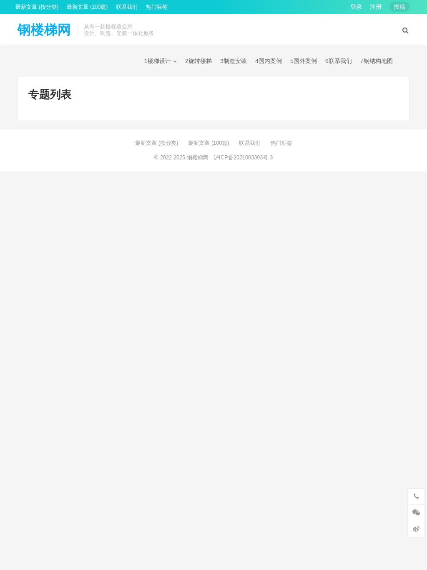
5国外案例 (303, 61)
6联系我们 (338, 61)
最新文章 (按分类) (36, 7)
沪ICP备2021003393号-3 (243, 157)
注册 (376, 6)
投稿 (399, 6)
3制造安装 (233, 61)
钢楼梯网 (44, 29)
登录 (356, 6)
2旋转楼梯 (198, 61)
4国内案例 (268, 61)
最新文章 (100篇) (87, 7)
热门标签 (157, 7)
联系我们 (127, 7)
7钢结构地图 (376, 61)
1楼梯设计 (157, 61)
